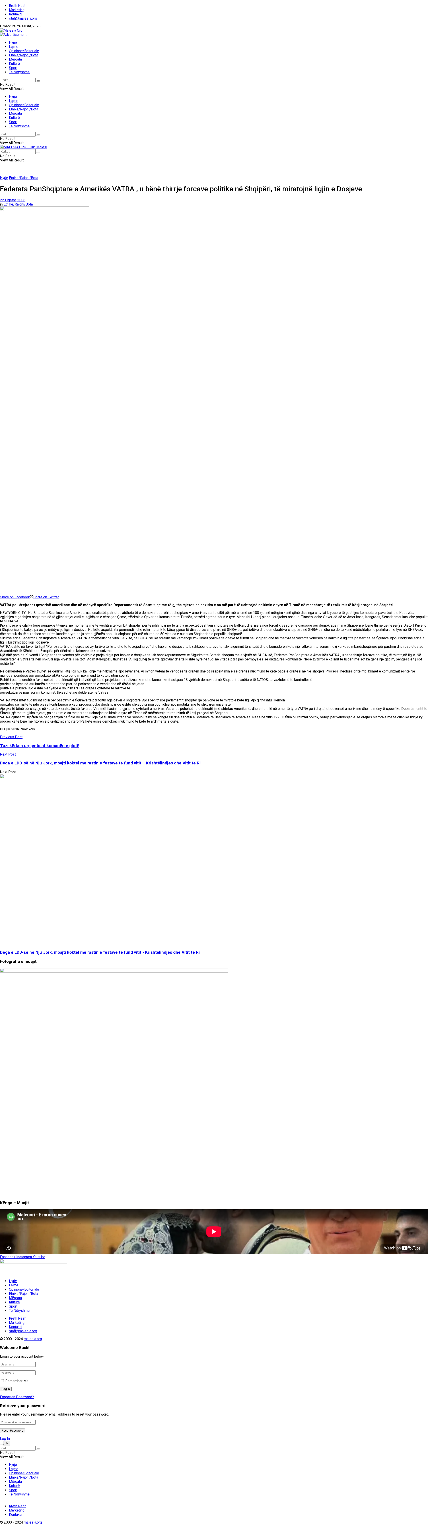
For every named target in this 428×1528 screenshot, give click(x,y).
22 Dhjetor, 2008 (12, 200)
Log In (5, 1438)
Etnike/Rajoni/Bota (23, 55)
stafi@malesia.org (23, 18)
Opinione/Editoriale (24, 51)
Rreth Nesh (17, 6)
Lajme (13, 47)
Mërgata (15, 59)
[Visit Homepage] (11, 30)
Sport (13, 68)
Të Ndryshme (19, 72)
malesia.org (33, 1339)
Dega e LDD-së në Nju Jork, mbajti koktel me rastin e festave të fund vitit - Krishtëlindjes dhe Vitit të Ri (100, 952)
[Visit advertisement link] (13, 35)
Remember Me (17, 1381)
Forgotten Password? (17, 1397)
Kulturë (14, 63)
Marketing (17, 10)
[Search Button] (38, 81)
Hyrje (13, 42)
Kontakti (15, 14)
